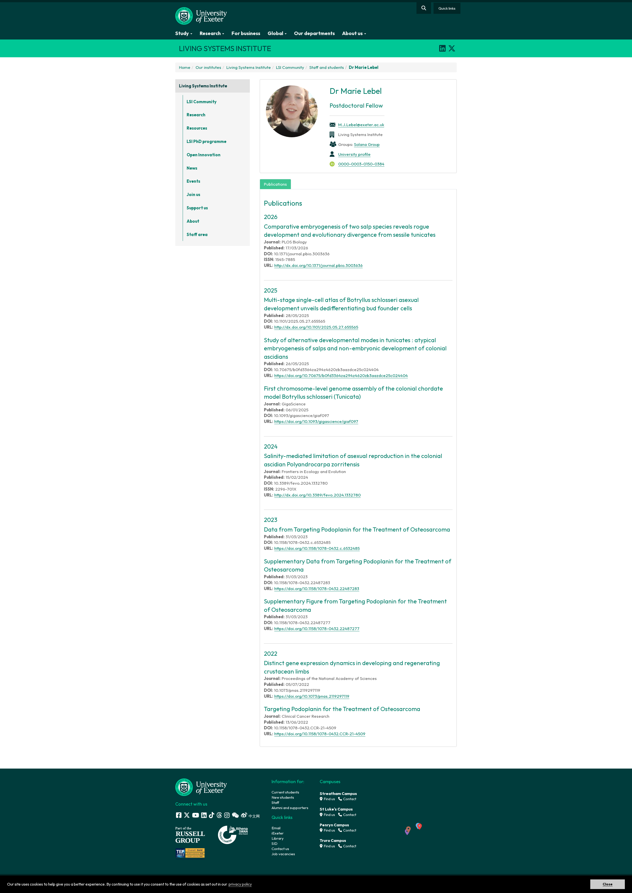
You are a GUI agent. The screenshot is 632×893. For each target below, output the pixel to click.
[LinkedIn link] (204, 815)
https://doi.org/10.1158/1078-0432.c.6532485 (317, 548)
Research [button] (211, 33)
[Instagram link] (227, 815)
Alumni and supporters (290, 807)
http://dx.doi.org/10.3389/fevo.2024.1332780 (317, 494)
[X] (451, 48)
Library (278, 838)
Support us (197, 207)
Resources (197, 128)
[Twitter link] (187, 815)
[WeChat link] (235, 815)
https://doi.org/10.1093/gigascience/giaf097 (316, 421)
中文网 (254, 816)
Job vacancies (283, 854)
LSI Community (290, 67)
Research (196, 114)
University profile (354, 154)
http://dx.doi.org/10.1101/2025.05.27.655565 (316, 327)
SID (274, 843)
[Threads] (219, 815)
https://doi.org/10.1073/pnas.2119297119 (311, 696)
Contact (349, 798)
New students (283, 797)
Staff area (197, 234)
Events (193, 181)
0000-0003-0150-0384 (361, 163)
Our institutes (208, 67)
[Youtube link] (195, 815)
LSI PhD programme (206, 141)
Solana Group (367, 144)
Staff (275, 802)
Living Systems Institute (248, 67)
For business (246, 33)
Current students (285, 792)
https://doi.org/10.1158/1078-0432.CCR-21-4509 (319, 733)
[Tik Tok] (211, 815)
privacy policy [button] (240, 884)
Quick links (446, 8)
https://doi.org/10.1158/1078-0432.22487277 (316, 628)
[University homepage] (201, 786)
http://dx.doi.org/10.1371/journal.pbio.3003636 (318, 265)
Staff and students (326, 67)
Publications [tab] (275, 184)
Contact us (280, 848)
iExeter (278, 833)
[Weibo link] (244, 815)
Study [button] (182, 33)
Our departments (314, 33)
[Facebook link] (178, 815)
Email (276, 828)
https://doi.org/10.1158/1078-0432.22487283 (316, 588)
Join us (193, 194)
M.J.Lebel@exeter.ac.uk (361, 124)
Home (184, 67)
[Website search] (423, 8)
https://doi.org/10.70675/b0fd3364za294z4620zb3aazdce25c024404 (341, 375)
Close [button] (607, 884)
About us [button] (353, 33)
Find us (329, 798)
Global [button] (276, 33)
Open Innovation (203, 154)
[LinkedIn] (442, 48)
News (192, 168)
